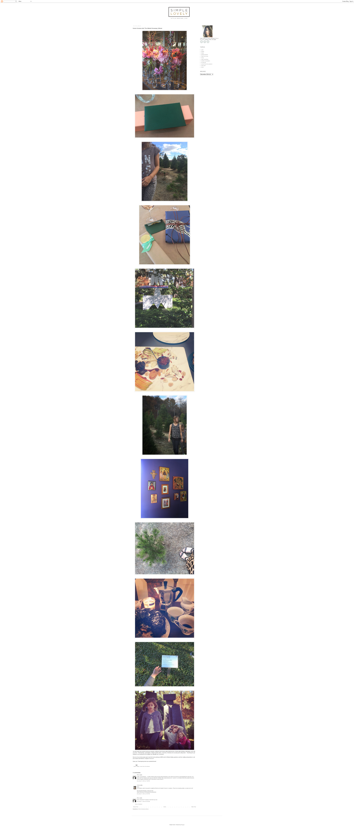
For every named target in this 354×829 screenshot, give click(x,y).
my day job (203, 62)
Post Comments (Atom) (143, 809)
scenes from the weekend (145, 766)
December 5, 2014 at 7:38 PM (143, 780)
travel (202, 67)
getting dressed (204, 54)
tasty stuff (203, 65)
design (202, 51)
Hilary (138, 774)
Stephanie (151, 758)
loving (202, 57)
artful (202, 49)
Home (165, 806)
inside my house (204, 56)
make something (204, 59)
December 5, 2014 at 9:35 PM (143, 793)
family (202, 53)
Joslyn (138, 785)
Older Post (193, 806)
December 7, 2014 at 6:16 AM (143, 801)
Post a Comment (138, 804)
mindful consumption (205, 60)
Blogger (182, 824)
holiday (138, 766)
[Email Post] (136, 765)
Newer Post (135, 806)
